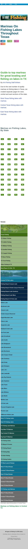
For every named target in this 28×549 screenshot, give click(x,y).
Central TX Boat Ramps (7, 470)
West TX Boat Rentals (7, 478)
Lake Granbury (5, 358)
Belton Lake (4, 302)
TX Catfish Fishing (6, 242)
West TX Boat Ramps (7, 466)
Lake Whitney (5, 392)
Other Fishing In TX (6, 264)
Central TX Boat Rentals (7, 481)
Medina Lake (4, 399)
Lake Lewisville (5, 373)
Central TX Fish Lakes (7, 280)
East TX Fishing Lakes (7, 422)
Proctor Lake (4, 410)
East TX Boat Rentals (7, 485)
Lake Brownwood (6, 347)
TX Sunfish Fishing (6, 249)
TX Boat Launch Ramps (7, 463)
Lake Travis (4, 384)
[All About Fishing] (7, 4)
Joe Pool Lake (5, 332)
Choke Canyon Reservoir (8, 313)
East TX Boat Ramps (7, 474)
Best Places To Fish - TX (8, 268)
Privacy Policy (14, 536)
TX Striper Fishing (6, 238)
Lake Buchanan (5, 351)
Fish (16, 4)
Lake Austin (4, 340)
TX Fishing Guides (6, 459)
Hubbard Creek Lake (7, 328)
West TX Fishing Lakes (7, 418)
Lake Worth (4, 396)
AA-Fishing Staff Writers (11, 82)
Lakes (10, 4)
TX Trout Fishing (5, 260)
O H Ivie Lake (4, 403)
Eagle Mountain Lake (7, 317)
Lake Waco (4, 388)
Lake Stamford (5, 381)
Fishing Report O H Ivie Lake (9, 299)
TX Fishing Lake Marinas (8, 425)
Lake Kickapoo (5, 366)
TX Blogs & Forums (6, 444)
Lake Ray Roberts (6, 377)
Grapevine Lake (5, 325)
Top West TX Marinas (7, 429)
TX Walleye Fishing (6, 245)
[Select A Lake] (4, 42)
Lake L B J (4, 369)
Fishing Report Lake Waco (8, 295)
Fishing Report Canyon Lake (9, 284)
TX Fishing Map (5, 451)
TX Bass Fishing (5, 257)
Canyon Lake (4, 310)
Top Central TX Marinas (7, 433)
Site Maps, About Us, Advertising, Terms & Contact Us (14, 534)
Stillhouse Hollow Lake (7, 414)
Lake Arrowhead (5, 336)
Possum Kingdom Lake (7, 407)
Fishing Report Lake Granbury (9, 291)
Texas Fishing (5, 234)
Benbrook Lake (5, 306)
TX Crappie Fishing (6, 253)
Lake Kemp (4, 362)
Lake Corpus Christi (6, 354)
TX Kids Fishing (5, 455)
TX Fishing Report (6, 448)
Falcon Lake (4, 321)
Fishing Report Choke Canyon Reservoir (12, 287)
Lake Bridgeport (5, 343)
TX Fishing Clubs (6, 440)
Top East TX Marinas (7, 437)
